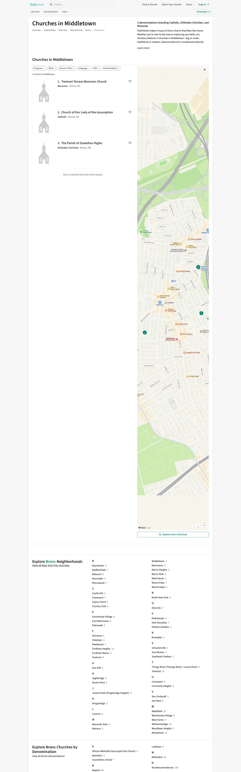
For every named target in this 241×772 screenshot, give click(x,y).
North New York (160, 597)
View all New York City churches (50, 566)
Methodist (157, 757)
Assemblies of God (102, 760)
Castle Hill (97, 593)
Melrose (96, 728)
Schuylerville (159, 648)
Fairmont (97, 636)
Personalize (203, 11)
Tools (189, 4)
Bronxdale (97, 578)
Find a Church (149, 4)
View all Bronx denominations (48, 756)
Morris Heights (159, 570)
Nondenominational (162, 767)
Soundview (158, 652)
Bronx (51, 561)
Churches (35, 11)
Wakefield (157, 711)
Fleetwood (97, 644)
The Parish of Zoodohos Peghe (83, 152)
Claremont (97, 597)
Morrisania (157, 565)
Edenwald (97, 625)
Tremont (156, 671)
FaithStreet (37, 4)
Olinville (156, 608)
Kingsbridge (98, 703)
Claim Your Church (172, 4)
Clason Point (99, 602)
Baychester (98, 565)
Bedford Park (99, 570)
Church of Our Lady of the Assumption (83, 122)
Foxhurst (97, 657)
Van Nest (156, 701)
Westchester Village (162, 715)
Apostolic (97, 755)
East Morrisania (100, 621)
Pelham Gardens (160, 627)
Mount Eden (158, 582)
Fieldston (97, 640)
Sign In (202, 4)
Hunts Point (98, 682)
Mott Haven (158, 578)
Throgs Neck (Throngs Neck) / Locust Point (174, 667)
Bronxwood (98, 583)
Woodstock (158, 733)
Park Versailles (159, 622)
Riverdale (157, 637)
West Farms (158, 720)
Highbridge (98, 678)
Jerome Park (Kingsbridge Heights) (110, 693)
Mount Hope (158, 587)
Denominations (51, 11)
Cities (64, 11)
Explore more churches (174, 534)
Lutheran (156, 746)
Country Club (99, 606)
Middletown (158, 561)
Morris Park (158, 574)
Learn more (143, 48)
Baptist (96, 770)
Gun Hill (96, 668)
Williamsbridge (160, 724)
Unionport (157, 681)
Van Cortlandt (159, 696)
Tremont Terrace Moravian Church (83, 91)
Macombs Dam (100, 724)
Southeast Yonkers (162, 656)
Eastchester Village (102, 616)
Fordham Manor (100, 653)
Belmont (96, 574)
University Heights (162, 686)
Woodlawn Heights (162, 728)
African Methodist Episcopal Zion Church (113, 751)
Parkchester (158, 618)
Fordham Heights (101, 648)
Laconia (96, 714)
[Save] (130, 81)
